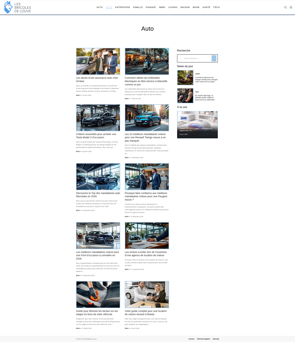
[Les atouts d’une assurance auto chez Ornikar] (98, 61)
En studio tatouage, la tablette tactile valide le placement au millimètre (205, 97)
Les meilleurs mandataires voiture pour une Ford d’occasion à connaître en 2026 (97, 255)
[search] (285, 7)
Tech (197, 92)
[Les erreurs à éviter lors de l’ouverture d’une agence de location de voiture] (147, 235)
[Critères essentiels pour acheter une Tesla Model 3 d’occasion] (98, 117)
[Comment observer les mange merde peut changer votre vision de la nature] (185, 77)
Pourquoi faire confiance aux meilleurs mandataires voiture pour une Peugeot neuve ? (146, 196)
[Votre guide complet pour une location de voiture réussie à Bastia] (147, 294)
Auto (78, 95)
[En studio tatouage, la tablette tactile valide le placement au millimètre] (185, 95)
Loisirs (197, 74)
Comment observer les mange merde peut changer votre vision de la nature (206, 79)
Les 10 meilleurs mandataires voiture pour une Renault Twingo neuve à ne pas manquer (145, 137)
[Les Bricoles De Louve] (17, 7)
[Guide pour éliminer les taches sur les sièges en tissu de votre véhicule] (98, 294)
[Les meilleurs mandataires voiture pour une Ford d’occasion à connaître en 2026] (98, 235)
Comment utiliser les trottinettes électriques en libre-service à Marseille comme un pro (146, 81)
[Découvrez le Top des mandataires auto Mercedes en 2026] (98, 176)
